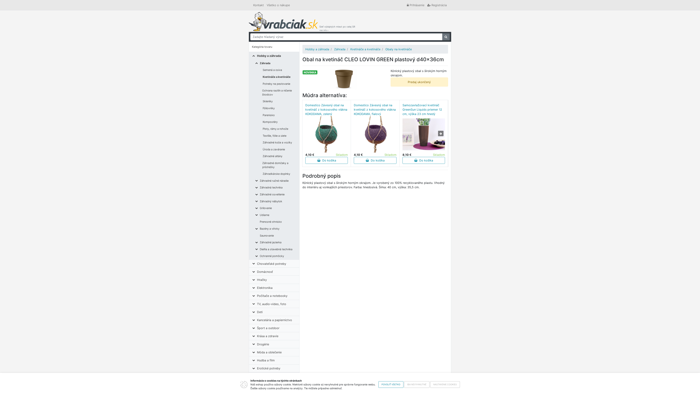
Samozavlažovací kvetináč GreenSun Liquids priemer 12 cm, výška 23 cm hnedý (422, 109)
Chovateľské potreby (271, 264)
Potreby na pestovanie (276, 83)
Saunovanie (267, 235)
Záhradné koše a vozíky (277, 142)
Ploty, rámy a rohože (275, 128)
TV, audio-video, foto (271, 304)
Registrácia (439, 5)
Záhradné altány (272, 156)
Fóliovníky (269, 108)
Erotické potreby (268, 368)
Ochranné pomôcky (272, 256)
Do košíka (328, 160)
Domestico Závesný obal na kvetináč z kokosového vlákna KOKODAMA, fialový (375, 109)
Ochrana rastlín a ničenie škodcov (277, 92)
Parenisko (269, 115)
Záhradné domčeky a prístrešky (275, 165)
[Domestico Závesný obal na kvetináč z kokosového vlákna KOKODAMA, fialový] (375, 134)
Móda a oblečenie (269, 352)
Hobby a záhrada (269, 56)
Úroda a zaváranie (274, 149)
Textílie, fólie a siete (274, 135)
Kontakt (258, 5)
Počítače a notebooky (272, 296)
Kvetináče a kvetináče (277, 76)
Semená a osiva (272, 69)
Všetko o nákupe (278, 5)
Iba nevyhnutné (416, 384)
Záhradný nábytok (271, 201)
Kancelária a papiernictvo (274, 320)
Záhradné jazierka (270, 242)
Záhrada (265, 63)
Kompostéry (270, 121)
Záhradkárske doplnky (276, 173)
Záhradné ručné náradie (274, 180)
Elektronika (265, 288)
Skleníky (268, 101)
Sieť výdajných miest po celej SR (337, 28)
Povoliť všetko (391, 384)
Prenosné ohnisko (271, 221)
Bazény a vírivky (269, 228)
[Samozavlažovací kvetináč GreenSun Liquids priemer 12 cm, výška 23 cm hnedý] (423, 134)
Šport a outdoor (268, 328)
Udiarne (264, 214)
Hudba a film (266, 360)
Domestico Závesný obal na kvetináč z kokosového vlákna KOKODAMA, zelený (326, 109)
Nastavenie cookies (445, 384)
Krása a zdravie (267, 336)
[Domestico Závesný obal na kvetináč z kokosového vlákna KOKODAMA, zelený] (326, 134)
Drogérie (263, 344)
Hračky (262, 280)
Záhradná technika (271, 187)
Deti (260, 312)
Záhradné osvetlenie (272, 194)
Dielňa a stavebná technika (276, 249)
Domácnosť (265, 272)
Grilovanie (266, 208)
